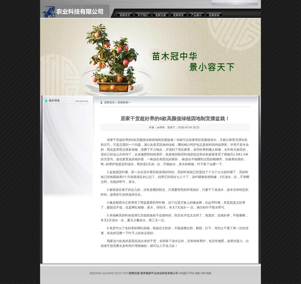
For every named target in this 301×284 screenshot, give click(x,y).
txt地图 (183, 273)
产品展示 (196, 15)
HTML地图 (193, 273)
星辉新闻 (214, 15)
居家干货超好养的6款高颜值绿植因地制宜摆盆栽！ (142, 140)
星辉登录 (178, 15)
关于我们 (142, 15)
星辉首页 (125, 15)
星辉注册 (160, 15)
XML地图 (206, 273)
